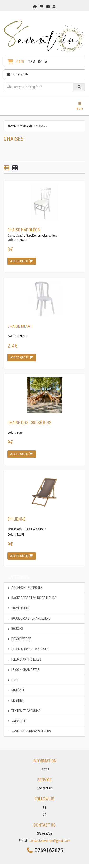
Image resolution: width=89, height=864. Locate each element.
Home (12, 125)
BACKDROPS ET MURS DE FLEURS (33, 598)
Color (10, 240)
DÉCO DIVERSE (21, 639)
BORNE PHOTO (20, 608)
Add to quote (19, 261)
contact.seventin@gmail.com (49, 841)
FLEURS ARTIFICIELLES (26, 659)
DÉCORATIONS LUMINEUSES (30, 649)
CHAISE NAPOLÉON (23, 229)
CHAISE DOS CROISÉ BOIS (29, 422)
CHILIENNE (16, 519)
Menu (81, 106)
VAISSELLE (18, 721)
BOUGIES (17, 629)
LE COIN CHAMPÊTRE (25, 670)
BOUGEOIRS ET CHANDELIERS (31, 618)
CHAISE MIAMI (19, 326)
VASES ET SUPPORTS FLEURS (31, 731)
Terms (44, 769)
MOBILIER (26, 125)
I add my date (19, 74)
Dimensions (14, 529)
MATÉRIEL (18, 690)
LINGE (15, 680)
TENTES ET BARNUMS (25, 711)
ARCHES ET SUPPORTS (26, 588)
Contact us (44, 788)
